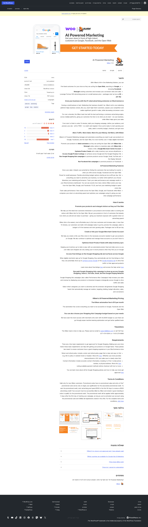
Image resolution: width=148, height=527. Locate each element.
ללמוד (85, 502)
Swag (57, 510)
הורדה (27, 61)
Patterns (111, 510)
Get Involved (56, 502)
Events (58, 504)
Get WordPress (8, 3)
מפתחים (84, 507)
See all (26, 143)
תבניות (112, 504)
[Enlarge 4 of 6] (99, 428)
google (27, 107)
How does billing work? (116, 462)
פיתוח (104, 70)
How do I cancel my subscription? (113, 467)
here (101, 267)
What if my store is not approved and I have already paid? (105, 451)
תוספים (112, 507)
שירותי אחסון (137, 507)
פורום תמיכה (50, 157)
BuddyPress (28, 510)
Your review (50, 143)
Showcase (111, 502)
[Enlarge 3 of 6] (99, 413)
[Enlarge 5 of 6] (77, 413)
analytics (36, 107)
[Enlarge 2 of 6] (121, 424)
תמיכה (26, 70)
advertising (34, 103)
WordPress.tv (82, 510)
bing (31, 107)
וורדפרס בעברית (121, 518)
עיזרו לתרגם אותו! (66, 13)
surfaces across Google (89, 261)
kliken (109, 63)
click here (121, 401)
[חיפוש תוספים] (123, 19)
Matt (30, 504)
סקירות (112, 70)
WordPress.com (27, 502)
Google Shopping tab (108, 261)
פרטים (120, 70)
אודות (139, 502)
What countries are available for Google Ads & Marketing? (105, 456)
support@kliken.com (106, 331)
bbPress (29, 507)
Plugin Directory (136, 8)
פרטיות (139, 510)
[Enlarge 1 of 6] (121, 413)
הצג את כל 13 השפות (29, 99)
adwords (27, 103)
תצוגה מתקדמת (49, 112)
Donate (57, 507)
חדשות (139, 504)
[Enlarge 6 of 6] (77, 428)
